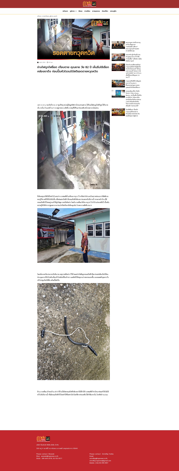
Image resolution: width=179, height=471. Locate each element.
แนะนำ (55, 16)
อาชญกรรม (96, 11)
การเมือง (87, 11)
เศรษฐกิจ (113, 11)
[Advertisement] (73, 88)
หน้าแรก (65, 11)
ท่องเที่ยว (105, 11)
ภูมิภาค (72, 11)
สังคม (80, 11)
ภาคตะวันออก (45, 16)
